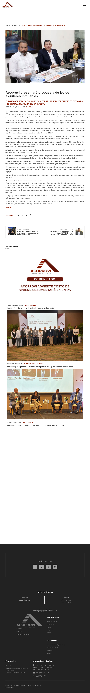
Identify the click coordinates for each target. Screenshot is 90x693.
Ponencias (50, 650)
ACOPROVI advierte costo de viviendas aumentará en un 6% (30, 308)
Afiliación (8, 665)
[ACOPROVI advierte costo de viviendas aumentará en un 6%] (45, 277)
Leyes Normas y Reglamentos (56, 645)
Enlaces (49, 653)
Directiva (19, 631)
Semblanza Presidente (23, 634)
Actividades (50, 624)
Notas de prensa (30, 305)
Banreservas (47, 612)
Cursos (49, 627)
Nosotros (19, 629)
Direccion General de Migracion (15, 673)
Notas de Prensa (52, 622)
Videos (49, 633)
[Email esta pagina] (22, 215)
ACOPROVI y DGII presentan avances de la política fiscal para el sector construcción (40, 367)
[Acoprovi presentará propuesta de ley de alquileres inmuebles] (45, 56)
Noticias (15, 25)
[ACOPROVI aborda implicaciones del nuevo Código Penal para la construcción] (45, 394)
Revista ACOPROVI (52, 648)
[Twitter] (26, 215)
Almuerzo (27, 363)
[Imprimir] (18, 215)
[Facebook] (30, 215)
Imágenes (50, 630)
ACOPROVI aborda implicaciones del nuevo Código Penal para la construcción (37, 425)
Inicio (7, 25)
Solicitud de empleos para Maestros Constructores (16, 669)
